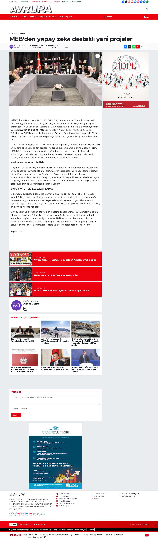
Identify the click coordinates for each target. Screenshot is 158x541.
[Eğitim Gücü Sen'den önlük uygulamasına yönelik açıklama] (55, 357)
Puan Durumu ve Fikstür (68, 499)
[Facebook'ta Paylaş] (125, 46)
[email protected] (15, 509)
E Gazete (108, 17)
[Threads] (39, 514)
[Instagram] (23, 514)
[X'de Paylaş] (129, 46)
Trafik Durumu (64, 496)
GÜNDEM (13, 17)
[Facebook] (11, 514)
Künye (96, 499)
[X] (15, 514)
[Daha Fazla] (138, 46)
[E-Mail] (25, 309)
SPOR (60, 17)
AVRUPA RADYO (128, 496)
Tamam (90, 530)
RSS (14, 524)
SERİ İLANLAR (99, 496)
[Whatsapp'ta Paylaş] (134, 46)
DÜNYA (52, 17)
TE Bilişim (145, 524)
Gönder (16, 415)
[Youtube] (31, 514)
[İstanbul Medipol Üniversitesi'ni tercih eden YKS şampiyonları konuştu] (85, 357)
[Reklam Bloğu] (55, 456)
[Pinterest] (19, 514)
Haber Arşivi (63, 506)
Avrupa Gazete (31, 304)
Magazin (68, 17)
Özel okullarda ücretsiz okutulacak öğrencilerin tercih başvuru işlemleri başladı (24, 369)
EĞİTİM (22, 34)
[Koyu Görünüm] (145, 16)
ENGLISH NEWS (100, 494)
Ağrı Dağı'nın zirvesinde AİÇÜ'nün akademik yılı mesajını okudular (55, 341)
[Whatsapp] (43, 514)
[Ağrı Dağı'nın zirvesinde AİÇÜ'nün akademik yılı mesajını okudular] (55, 329)
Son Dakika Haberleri (67, 503)
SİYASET (33, 17)
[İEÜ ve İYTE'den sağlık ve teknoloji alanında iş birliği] (25, 329)
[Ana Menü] (147, 16)
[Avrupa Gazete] (30, 9)
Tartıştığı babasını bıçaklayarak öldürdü (106, 535)
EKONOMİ (43, 17)
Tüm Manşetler (65, 501)
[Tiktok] (35, 514)
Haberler (13, 34)
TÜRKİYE (23, 17)
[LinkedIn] (27, 514)
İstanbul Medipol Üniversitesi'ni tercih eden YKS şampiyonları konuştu (84, 369)
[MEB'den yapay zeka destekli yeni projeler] (55, 79)
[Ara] (147, 9)
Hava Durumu (64, 494)
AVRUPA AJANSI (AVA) (131, 494)
